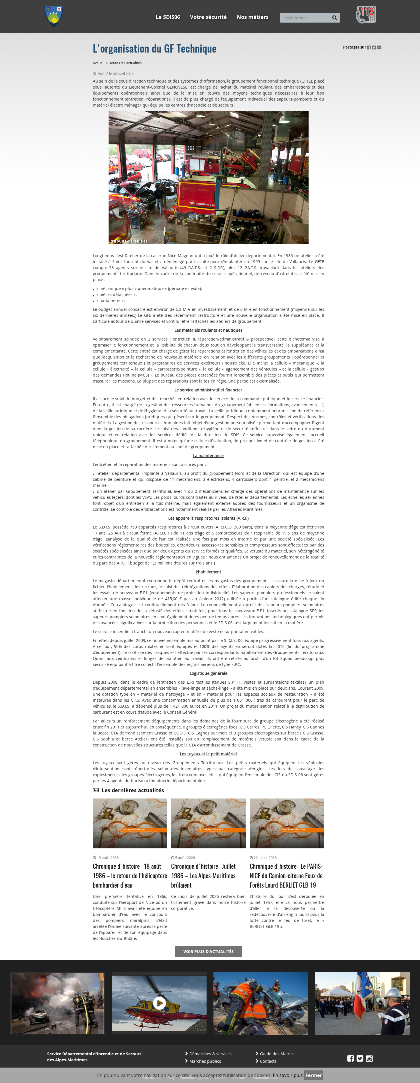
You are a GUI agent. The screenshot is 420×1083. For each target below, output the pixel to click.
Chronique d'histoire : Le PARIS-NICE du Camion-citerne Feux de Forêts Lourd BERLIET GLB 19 (286, 876)
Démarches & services (210, 1053)
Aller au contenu (86, 2)
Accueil (98, 63)
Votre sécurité (208, 17)
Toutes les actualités (125, 63)
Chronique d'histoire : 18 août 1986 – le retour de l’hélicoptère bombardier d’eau (130, 876)
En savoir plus (288, 1075)
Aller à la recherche (121, 2)
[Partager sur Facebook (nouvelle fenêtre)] (369, 47)
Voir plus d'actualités (208, 951)
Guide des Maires (277, 1053)
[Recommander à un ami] (379, 47)
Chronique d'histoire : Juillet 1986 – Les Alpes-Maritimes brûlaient (203, 876)
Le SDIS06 (168, 17)
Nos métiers (253, 17)
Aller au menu (55, 2)
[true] (334, 18)
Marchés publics (205, 1061)
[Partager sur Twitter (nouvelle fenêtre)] (374, 47)
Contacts (268, 1061)
